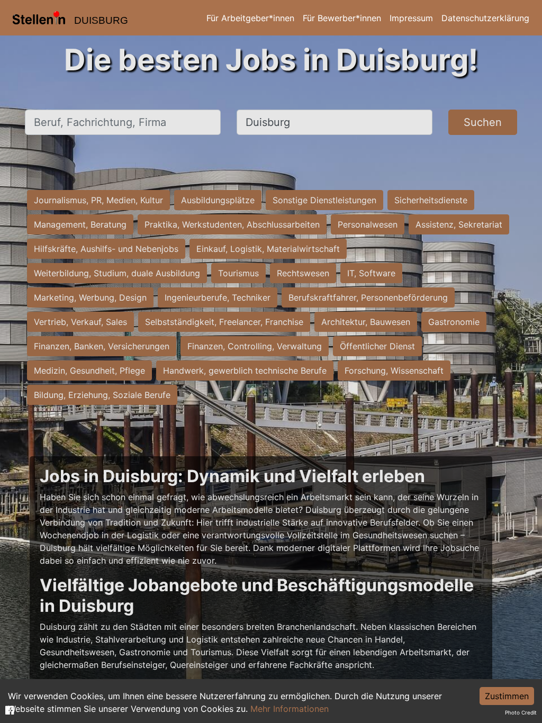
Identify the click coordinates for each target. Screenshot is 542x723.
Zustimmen (507, 696)
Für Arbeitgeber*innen (250, 18)
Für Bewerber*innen (342, 18)
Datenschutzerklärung (485, 18)
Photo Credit (521, 712)
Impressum (411, 18)
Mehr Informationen (289, 708)
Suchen (483, 122)
